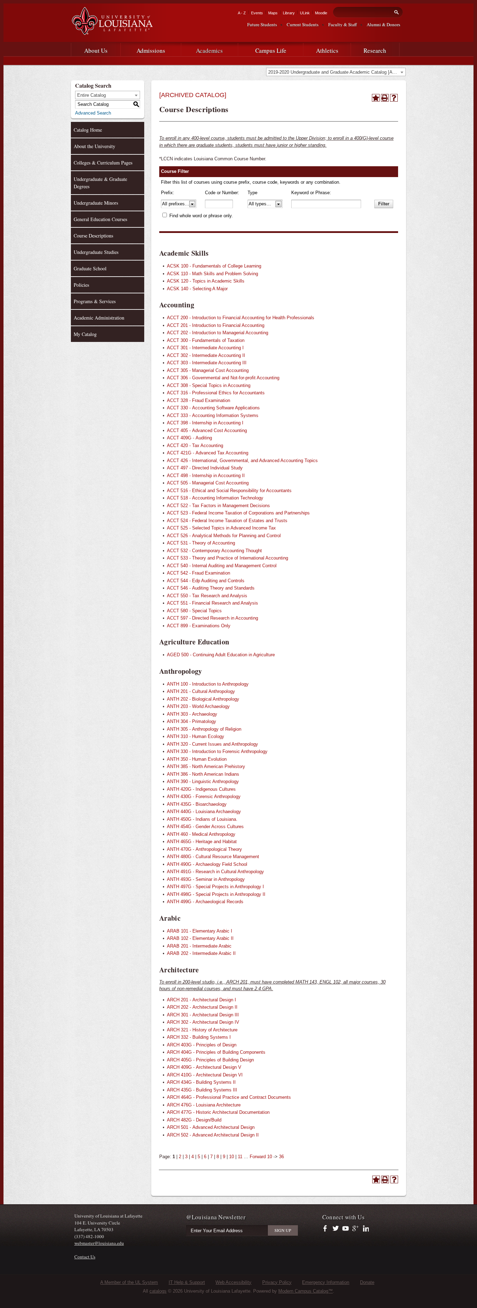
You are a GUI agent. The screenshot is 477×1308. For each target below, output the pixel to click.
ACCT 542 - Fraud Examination (198, 573)
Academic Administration (99, 317)
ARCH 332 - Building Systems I (199, 1037)
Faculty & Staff (342, 24)
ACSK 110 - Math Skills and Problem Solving (212, 273)
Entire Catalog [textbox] (91, 95)
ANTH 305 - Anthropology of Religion (204, 729)
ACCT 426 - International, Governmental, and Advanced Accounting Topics (242, 460)
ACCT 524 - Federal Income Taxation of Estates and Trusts (227, 520)
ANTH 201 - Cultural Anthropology (201, 691)
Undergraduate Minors (96, 202)
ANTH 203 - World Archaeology (198, 706)
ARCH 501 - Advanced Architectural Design (211, 1127)
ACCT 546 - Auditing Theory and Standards (211, 588)
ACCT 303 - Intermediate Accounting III (207, 362)
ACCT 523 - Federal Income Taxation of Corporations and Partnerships (238, 513)
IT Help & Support (187, 1282)
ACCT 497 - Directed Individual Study (205, 467)
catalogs (158, 1291)
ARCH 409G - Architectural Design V (204, 1067)
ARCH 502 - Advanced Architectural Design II (213, 1135)
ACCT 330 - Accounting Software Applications (213, 407)
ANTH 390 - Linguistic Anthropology (203, 781)
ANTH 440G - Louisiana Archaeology (204, 811)
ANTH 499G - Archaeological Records (205, 901)
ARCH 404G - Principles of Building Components (216, 1052)
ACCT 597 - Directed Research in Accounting (212, 618)
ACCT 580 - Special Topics (194, 610)
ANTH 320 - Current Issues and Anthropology (212, 744)
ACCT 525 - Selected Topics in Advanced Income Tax (221, 528)
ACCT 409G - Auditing (189, 437)
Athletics (327, 50)
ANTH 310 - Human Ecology (195, 736)
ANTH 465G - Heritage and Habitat (202, 841)
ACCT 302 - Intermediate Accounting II (206, 355)
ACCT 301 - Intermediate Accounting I (205, 347)
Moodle (321, 13)
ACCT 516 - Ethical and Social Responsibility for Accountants (229, 490)
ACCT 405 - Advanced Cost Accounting (207, 430)
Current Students (302, 24)
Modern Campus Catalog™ (305, 1291)
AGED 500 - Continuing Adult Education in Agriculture (221, 654)
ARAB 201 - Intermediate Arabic (199, 946)
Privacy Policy (277, 1282)
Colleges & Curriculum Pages (103, 162)
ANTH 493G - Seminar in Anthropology (206, 879)
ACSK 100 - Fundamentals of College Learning (214, 266)
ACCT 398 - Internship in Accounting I (205, 422)
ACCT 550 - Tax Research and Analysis (207, 595)
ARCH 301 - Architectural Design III (203, 1014)
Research (375, 50)
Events (257, 13)
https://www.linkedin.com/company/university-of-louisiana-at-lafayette (365, 1228)
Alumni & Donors (383, 24)
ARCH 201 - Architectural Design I (201, 999)
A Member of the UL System (129, 1282)
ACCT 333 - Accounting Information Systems (212, 415)
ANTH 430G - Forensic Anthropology (204, 796)
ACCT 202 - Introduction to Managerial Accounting (217, 332)
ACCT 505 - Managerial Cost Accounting (208, 482)
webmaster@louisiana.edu (99, 1243)
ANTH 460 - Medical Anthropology (201, 834)
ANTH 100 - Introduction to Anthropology (208, 684)
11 (240, 1156)
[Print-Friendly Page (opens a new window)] (385, 98)
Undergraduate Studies (96, 252)
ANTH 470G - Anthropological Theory (204, 849)
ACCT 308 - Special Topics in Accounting (208, 385)
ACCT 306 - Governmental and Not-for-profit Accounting (223, 377)
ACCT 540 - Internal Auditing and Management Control (222, 565)
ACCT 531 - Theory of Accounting (201, 543)
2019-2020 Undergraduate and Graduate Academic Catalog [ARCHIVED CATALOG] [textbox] (336, 72)
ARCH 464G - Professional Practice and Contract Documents (229, 1097)
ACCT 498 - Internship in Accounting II (206, 475)
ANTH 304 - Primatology (191, 721)
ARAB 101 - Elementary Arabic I (199, 931)
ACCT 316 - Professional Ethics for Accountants (216, 392)
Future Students (262, 24)
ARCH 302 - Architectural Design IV (203, 1022)
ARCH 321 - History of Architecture (202, 1029)
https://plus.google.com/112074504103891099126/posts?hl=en (355, 1228)
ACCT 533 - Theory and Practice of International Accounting (227, 558)
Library (289, 13)
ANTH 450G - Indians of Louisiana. (202, 819)
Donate (367, 1282)
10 (231, 1156)
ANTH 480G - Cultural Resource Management (213, 856)
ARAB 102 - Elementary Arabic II (200, 938)
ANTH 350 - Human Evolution (197, 759)
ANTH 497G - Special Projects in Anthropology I (215, 886)
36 (281, 1156)
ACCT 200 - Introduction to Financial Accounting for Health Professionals (240, 317)
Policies (81, 285)
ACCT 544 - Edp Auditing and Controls (205, 580)
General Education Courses (100, 219)
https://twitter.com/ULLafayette (336, 1228)
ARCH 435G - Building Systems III (202, 1090)
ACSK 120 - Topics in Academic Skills (205, 281)
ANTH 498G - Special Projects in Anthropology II (216, 894)
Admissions (151, 50)
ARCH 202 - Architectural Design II (202, 1007)
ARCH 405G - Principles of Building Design (210, 1059)
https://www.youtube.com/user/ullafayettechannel (345, 1228)
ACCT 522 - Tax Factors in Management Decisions (218, 505)
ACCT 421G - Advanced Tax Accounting (207, 452)
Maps (273, 13)
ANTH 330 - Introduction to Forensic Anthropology (217, 751)
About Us (96, 50)
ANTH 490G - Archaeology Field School (207, 864)
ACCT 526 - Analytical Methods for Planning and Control (224, 535)
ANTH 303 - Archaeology (192, 714)
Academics (209, 50)
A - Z (242, 13)
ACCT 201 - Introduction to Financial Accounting (215, 325)
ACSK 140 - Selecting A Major (197, 288)
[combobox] (336, 72)
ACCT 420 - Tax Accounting (195, 445)
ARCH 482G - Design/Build (194, 1120)
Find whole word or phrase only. (201, 215)
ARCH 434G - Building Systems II (201, 1082)
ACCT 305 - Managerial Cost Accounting (208, 370)
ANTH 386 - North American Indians (203, 774)
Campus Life (270, 50)
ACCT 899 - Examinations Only (198, 625)
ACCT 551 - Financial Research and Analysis (212, 603)
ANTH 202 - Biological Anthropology (203, 699)
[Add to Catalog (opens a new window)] (376, 98)
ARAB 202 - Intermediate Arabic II (201, 953)
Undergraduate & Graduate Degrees (100, 183)
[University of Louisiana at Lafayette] (112, 32)
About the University (94, 146)
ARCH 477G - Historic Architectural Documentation (218, 1112)
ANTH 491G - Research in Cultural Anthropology (215, 871)
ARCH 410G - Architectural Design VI (205, 1074)
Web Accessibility (233, 1282)
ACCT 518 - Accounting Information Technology (215, 497)
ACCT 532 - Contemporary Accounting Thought (214, 550)
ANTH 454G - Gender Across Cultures (205, 826)
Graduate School (90, 268)
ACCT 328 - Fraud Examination (198, 400)
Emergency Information (325, 1282)
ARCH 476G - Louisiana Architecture (204, 1105)
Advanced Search (93, 113)
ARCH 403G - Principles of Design (201, 1044)
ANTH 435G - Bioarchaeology (197, 804)
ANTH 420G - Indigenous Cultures (201, 789)
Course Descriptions (93, 235)
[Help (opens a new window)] (394, 98)
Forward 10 (261, 1156)
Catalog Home (88, 129)
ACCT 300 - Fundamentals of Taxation (205, 340)
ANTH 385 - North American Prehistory (206, 766)
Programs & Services (95, 301)
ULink (305, 13)
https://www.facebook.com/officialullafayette (326, 1228)
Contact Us (84, 1257)
